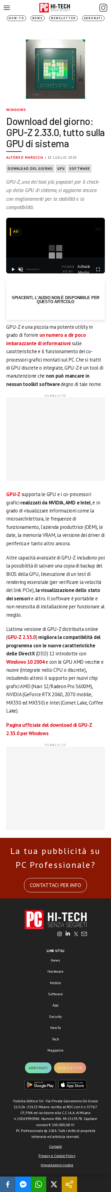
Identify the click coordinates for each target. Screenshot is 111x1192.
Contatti (55, 1146)
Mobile (55, 982)
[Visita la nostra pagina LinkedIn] (68, 934)
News (37, 18)
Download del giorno (30, 168)
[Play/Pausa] (13, 269)
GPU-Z (13, 494)
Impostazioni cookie (57, 1165)
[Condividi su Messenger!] (23, 1184)
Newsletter (63, 18)
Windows (16, 109)
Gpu (61, 168)
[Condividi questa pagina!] (69, 1184)
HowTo (55, 1027)
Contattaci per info (55, 885)
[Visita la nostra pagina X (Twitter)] (76, 934)
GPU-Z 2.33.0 (21, 637)
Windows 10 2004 (25, 661)
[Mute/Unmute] (21, 269)
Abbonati (93, 18)
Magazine (55, 1050)
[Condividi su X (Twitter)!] (54, 1184)
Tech (55, 1039)
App (55, 1005)
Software (79, 168)
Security (55, 1016)
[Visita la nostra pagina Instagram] (59, 934)
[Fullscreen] (98, 269)
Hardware (55, 971)
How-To (16, 18)
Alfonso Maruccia (25, 157)
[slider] (32, 269)
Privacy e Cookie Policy (57, 1155)
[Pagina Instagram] (103, 7)
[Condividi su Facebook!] (7, 1184)
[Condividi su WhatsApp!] (38, 1184)
